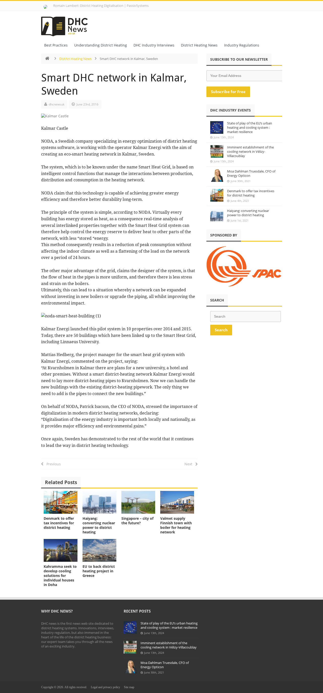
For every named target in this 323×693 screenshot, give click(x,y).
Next (189, 464)
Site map (129, 687)
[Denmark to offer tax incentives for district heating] (60, 502)
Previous (52, 464)
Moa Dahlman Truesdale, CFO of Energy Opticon (251, 173)
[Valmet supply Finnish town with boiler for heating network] (177, 502)
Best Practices (56, 45)
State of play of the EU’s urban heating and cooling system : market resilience (249, 127)
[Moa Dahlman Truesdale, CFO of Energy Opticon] (216, 175)
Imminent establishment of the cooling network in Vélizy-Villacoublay (250, 151)
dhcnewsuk (56, 104)
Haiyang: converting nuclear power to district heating (99, 525)
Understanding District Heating (100, 45)
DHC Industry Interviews (153, 45)
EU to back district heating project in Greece (99, 571)
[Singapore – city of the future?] (138, 502)
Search (221, 329)
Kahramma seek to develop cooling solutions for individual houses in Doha (60, 575)
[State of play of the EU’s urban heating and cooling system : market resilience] (216, 127)
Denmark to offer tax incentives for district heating (59, 523)
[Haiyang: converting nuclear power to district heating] (99, 502)
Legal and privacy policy (105, 687)
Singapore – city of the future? (137, 520)
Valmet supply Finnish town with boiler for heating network (176, 525)
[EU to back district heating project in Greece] (99, 550)
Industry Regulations (241, 45)
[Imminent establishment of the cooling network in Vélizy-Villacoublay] (216, 151)
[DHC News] (67, 24)
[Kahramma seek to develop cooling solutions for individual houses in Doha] (60, 550)
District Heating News (199, 45)
